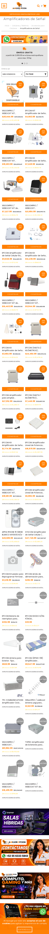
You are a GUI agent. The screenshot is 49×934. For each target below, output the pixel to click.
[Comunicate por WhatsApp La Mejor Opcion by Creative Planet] (42, 911)
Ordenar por (5, 69)
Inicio (7, 26)
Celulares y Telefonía (20, 26)
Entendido (24, 929)
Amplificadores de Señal (11, 124)
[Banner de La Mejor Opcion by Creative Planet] (24, 822)
